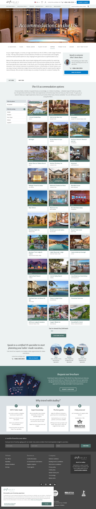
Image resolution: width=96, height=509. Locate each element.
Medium (9, 114)
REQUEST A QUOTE (83, 2)
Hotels (52, 47)
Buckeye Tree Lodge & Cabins (35, 253)
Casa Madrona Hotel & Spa (79, 276)
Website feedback (10, 464)
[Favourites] (42, 2)
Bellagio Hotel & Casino (36, 185)
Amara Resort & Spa (56, 139)
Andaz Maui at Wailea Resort (37, 163)
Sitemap (7, 467)
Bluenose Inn (54, 208)
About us (48, 6)
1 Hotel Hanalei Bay (35, 117)
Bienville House (75, 185)
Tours (21, 47)
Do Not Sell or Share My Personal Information (10, 504)
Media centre (52, 478)
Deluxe (9, 120)
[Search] (88, 6)
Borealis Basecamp (77, 208)
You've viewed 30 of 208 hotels (58, 328)
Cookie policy (52, 470)
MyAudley (7, 461)
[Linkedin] (54, 484)
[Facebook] (41, 484)
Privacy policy (52, 467)
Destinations (10, 6)
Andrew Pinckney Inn (56, 163)
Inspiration (39, 6)
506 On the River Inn (56, 117)
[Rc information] (41, 102)
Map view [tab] (21, 80)
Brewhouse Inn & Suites (57, 230)
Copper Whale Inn (55, 322)
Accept (46, 503)
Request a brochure (68, 389)
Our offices (8, 459)
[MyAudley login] (45, 2)
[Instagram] (45, 484)
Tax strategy (52, 475)
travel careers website (80, 470)
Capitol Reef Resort (34, 276)
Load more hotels (58, 335)
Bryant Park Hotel (76, 230)
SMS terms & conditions (55, 464)
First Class (9, 117)
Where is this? (90, 39)
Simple (8, 112)
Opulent (9, 122)
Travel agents (30, 467)
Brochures (57, 6)
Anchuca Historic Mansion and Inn (79, 140)
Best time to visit (82, 47)
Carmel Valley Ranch (56, 276)
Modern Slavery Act (54, 472)
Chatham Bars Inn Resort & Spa (37, 299)
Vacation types (21, 6)
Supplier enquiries (31, 464)
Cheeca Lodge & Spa (56, 298)
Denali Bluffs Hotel (76, 322)
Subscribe (85, 445)
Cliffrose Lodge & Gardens (37, 322)
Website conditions (54, 459)
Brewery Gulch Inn (34, 230)
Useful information (31, 459)
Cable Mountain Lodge (56, 252)
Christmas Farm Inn (77, 298)
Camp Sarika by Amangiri (78, 252)
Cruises (31, 6)
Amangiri (31, 139)
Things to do (62, 47)
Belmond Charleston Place (58, 185)
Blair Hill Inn (32, 208)
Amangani (74, 117)
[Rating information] (24, 109)
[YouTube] (50, 484)
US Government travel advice (34, 461)
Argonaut (74, 163)
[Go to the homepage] (12, 2)
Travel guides (30, 47)
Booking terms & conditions (56, 461)
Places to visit (42, 47)
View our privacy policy (36, 499)
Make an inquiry (76, 72)
